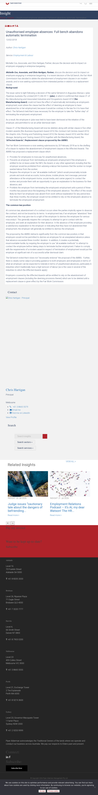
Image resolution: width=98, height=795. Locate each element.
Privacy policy (53, 791)
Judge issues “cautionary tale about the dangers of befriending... (25, 507)
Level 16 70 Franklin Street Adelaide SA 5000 (14, 569)
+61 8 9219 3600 (15, 700)
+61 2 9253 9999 (15, 730)
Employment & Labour (23, 55)
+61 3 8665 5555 (15, 670)
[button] (90, 3)
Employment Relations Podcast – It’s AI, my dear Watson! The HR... (67, 507)
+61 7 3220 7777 (15, 609)
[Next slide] (12, 523)
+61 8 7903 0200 (15, 639)
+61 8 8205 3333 (15, 579)
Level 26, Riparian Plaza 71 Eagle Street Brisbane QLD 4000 (16, 599)
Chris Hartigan (19, 47)
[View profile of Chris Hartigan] (50, 340)
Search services (24, 448)
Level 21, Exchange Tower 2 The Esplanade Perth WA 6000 (17, 690)
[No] (95, 787)
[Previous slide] (8, 523)
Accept (42, 791)
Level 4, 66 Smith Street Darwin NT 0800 (13, 630)
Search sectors (24, 442)
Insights (10, 18)
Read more (13, 515)
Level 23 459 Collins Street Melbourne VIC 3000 (15, 660)
